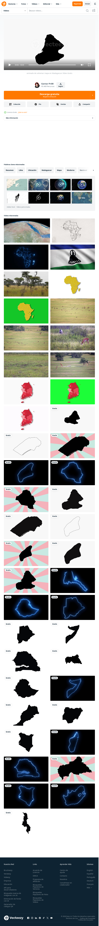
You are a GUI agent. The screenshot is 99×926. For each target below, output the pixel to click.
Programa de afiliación (37, 879)
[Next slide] (89, 169)
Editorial (46, 4)
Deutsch (88, 879)
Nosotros (62, 878)
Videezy (7, 876)
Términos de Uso (70, 917)
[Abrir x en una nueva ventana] (48, 917)
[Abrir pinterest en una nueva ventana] (40, 917)
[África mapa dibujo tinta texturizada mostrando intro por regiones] (73, 230)
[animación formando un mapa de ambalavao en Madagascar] (72, 552)
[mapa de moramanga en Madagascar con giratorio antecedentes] (72, 444)
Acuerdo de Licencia (37, 870)
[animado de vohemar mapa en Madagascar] (72, 417)
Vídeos (34, 4)
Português (89, 876)
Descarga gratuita (49, 95)
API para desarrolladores (10, 887)
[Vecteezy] (3, 3)
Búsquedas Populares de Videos (37, 901)
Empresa (7, 879)
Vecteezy (7, 873)
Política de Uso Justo (84, 919)
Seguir (60, 86)
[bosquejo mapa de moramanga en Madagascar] (26, 444)
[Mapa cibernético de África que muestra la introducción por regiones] (26, 256)
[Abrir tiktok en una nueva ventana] (44, 917)
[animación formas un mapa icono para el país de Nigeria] (72, 714)
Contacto (62, 875)
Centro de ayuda (63, 870)
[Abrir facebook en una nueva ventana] (28, 917)
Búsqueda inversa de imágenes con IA (12, 893)
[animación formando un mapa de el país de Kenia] (26, 741)
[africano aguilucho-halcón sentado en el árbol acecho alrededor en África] (26, 283)
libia (21, 169)
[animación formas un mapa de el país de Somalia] (72, 633)
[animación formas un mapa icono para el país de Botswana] (26, 633)
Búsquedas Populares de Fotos (37, 893)
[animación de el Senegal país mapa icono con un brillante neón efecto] (26, 768)
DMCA (34, 875)
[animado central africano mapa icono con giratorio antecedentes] (72, 768)
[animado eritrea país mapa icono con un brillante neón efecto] (72, 579)
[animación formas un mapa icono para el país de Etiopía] (26, 687)
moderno (70, 169)
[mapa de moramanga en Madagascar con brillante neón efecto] (72, 471)
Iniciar (87, 4)
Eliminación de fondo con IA (10, 899)
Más (57, 4)
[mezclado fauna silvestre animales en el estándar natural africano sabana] (72, 310)
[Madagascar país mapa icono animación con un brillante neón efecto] (72, 741)
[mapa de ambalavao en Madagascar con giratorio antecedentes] (26, 552)
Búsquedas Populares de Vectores (37, 886)
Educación (8, 883)
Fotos (23, 4)
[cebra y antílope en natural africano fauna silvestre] (72, 336)
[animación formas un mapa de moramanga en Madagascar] (26, 525)
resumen (10, 169)
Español (88, 873)
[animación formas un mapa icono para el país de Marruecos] (26, 714)
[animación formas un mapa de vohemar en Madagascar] (72, 498)
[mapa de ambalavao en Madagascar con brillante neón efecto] (26, 471)
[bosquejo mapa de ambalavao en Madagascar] (72, 525)
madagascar (47, 169)
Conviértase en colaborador (65, 883)
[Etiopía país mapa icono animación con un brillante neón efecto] (26, 606)
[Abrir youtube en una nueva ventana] (51, 917)
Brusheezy (8, 869)
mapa (59, 169)
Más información (12, 117)
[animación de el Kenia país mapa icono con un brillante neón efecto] (26, 795)
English (88, 869)
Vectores (11, 4)
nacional (83, 169)
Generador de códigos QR (9, 904)
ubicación (32, 169)
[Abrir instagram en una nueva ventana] (32, 917)
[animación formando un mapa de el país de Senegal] (26, 660)
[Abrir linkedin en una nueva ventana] (36, 917)
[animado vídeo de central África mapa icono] (72, 660)
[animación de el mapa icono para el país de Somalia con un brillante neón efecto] (72, 687)
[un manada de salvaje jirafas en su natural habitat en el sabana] (72, 363)
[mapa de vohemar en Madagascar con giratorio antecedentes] (26, 579)
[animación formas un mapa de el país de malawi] (26, 822)
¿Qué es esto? (22, 112)
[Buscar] (87, 10)
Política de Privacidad (85, 917)
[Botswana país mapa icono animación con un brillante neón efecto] (72, 606)
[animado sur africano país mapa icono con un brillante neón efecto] (72, 795)
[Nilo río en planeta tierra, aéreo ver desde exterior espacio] (27, 230)
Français (88, 883)
